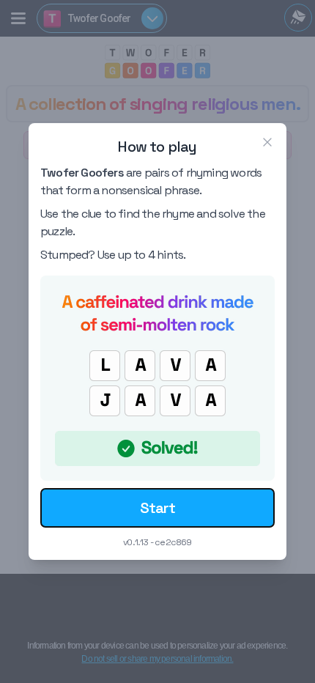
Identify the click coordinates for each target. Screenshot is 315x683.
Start (157, 507)
